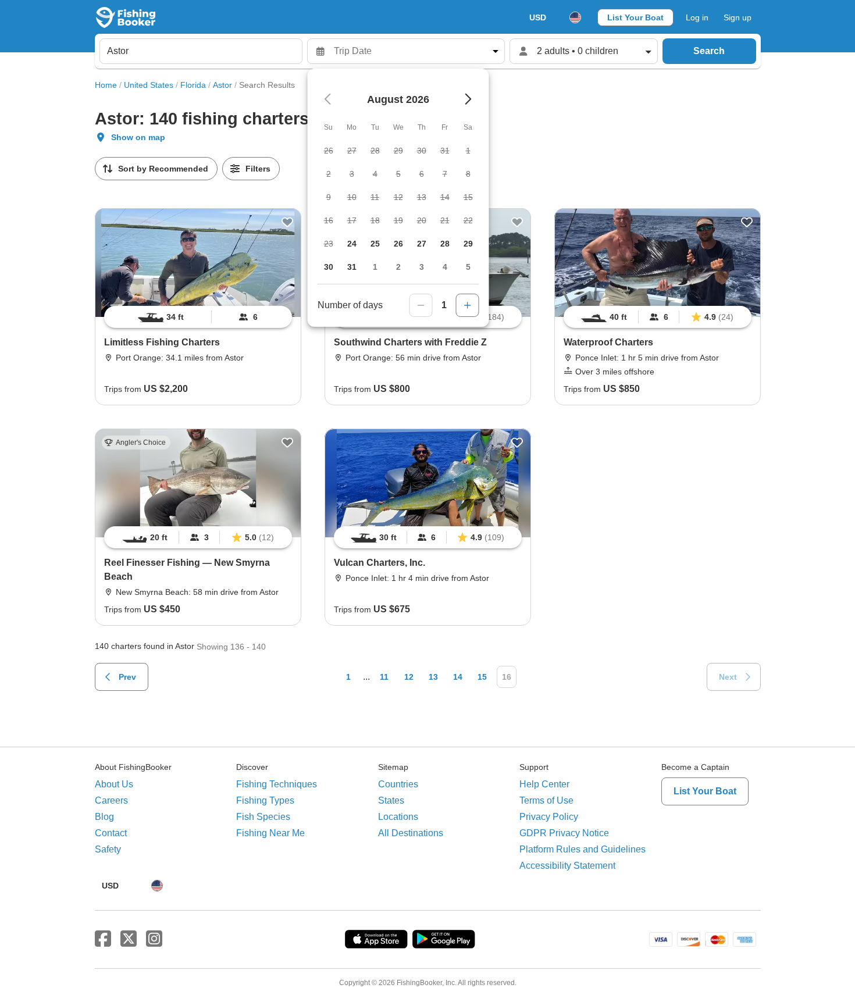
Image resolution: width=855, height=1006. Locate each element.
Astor (222, 85)
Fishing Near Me (270, 833)
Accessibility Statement (567, 866)
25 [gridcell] (375, 243)
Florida (193, 85)
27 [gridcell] (421, 243)
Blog (104, 817)
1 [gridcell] (375, 267)
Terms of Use (546, 800)
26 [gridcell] (398, 243)
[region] (198, 317)
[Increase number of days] (467, 305)
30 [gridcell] (328, 267)
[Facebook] (103, 939)
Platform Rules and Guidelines (582, 849)
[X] (128, 939)
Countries (398, 784)
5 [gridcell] (468, 267)
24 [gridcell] (352, 243)
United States (148, 85)
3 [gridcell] (421, 267)
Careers (111, 800)
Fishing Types (265, 800)
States (391, 800)
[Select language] (575, 17)
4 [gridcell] (445, 267)
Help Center (544, 784)
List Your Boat (635, 17)
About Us (114, 784)
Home (106, 85)
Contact (111, 833)
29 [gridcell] (468, 243)
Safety (108, 849)
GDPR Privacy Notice (564, 833)
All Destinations (410, 833)
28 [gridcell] (445, 243)
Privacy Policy (548, 817)
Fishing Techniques (276, 784)
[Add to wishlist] (287, 222)
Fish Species (263, 817)
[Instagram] (154, 939)
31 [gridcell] (352, 267)
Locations (398, 817)
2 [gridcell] (398, 267)
